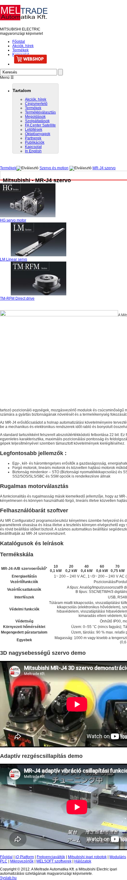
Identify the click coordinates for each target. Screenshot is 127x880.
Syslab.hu (8, 878)
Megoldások (35, 116)
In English (33, 151)
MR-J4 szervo (104, 168)
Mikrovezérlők (22, 861)
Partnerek (33, 138)
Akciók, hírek (23, 46)
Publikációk (34, 142)
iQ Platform (24, 857)
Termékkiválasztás (40, 112)
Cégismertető (36, 104)
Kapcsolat (33, 147)
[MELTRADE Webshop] (69, 59)
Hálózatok (82, 861)
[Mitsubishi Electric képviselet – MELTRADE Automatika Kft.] (23, 18)
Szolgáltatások (37, 121)
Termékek (20, 50)
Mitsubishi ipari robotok (87, 857)
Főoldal (18, 41)
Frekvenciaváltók (51, 857)
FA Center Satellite (40, 125)
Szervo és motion (53, 168)
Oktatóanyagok (37, 134)
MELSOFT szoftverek (54, 861)
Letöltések (33, 129)
